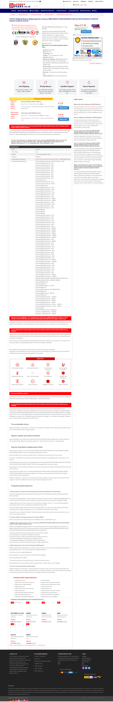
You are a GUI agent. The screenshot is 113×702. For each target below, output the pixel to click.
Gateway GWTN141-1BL (20, 580)
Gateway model (49, 14)
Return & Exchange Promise (43, 661)
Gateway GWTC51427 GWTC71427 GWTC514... (25, 582)
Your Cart (76, 5)
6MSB (62, 159)
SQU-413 (43, 159)
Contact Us (67, 1)
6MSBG (66, 159)
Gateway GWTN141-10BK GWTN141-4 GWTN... (51, 584)
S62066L (44, 613)
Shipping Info (39, 666)
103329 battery (41, 645)
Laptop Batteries (74, 10)
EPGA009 (49, 43)
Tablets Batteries (62, 10)
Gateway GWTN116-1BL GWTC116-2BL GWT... (24, 588)
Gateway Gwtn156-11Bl (46, 588)
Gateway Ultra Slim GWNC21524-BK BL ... (23, 584)
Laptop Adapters (23, 10)
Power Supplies (35, 10)
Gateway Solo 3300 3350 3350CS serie (23, 594)
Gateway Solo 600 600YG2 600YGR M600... (50, 594)
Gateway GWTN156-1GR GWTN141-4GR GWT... (24, 592)
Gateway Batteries (36, 14)
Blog (95, 10)
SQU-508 (13, 635)
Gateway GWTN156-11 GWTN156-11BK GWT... (51, 590)
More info (63, 108)
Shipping (83, 1)
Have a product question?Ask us (83, 35)
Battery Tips (85, 662)
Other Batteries (86, 10)
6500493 (28, 613)
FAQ (102, 697)
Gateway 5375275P (45, 580)
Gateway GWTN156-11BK (46, 586)
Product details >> (96, 63)
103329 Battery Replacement (64, 14)
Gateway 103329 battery (92, 106)
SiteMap (84, 656)
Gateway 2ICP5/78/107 (20, 586)
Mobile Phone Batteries (47, 10)
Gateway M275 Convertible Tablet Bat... (49, 592)
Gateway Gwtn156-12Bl (20, 590)
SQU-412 (38, 159)
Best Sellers (38, 668)
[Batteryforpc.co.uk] (19, 5)
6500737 (28, 635)
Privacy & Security (40, 656)
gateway (49, 51)
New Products (39, 671)
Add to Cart (86, 32)
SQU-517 (57, 159)
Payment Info (38, 663)
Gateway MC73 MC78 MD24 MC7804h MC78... (25, 596)
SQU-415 (52, 159)
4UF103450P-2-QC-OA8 (17, 613)
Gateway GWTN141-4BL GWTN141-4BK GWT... (51, 582)
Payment (90, 1)
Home (14, 10)
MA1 (69, 159)
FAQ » (59, 663)
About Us (75, 1)
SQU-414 (47, 159)
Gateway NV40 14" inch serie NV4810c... (49, 596)
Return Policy (99, 1)
